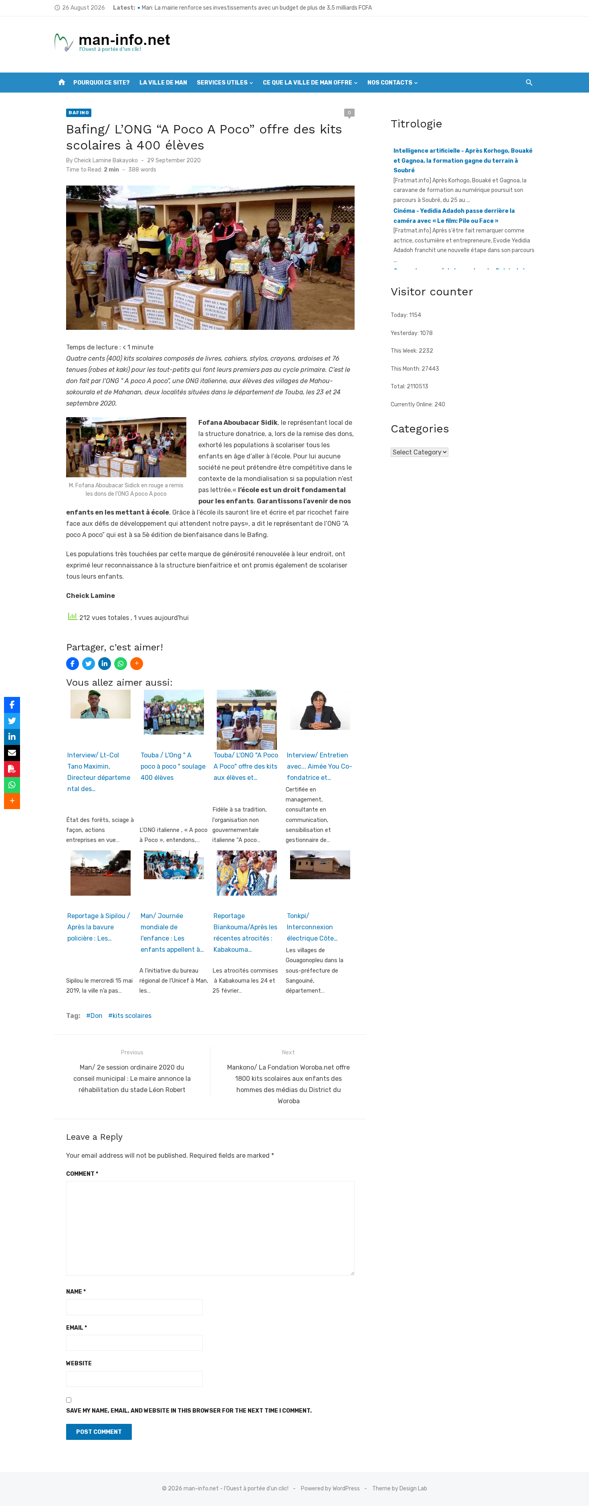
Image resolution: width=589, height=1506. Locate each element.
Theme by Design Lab (399, 1488)
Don (97, 1015)
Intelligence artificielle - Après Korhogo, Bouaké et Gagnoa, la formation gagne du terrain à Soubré (463, 149)
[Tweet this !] (88, 663)
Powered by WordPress (330, 1488)
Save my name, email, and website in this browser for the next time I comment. (189, 1410)
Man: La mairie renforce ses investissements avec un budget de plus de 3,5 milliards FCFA (257, 7)
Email (76, 1327)
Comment (82, 1174)
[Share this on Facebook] (72, 663)
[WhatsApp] (120, 663)
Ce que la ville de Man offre (307, 82)
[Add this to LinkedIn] (104, 663)
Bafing (79, 112)
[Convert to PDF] (12, 769)
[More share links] (136, 663)
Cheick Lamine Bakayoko (106, 160)
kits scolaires (132, 1015)
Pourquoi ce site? (101, 82)
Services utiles (222, 82)
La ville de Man (163, 82)
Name (76, 1291)
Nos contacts (389, 82)
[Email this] (12, 753)
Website (79, 1363)
